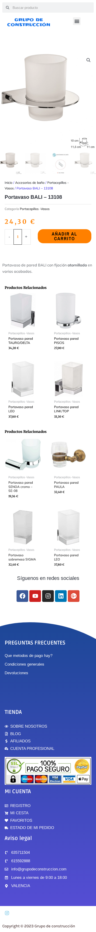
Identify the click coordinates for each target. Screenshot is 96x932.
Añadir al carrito (64, 236)
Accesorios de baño (30, 183)
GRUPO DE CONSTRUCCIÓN (28, 22)
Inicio (8, 183)
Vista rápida (23, 325)
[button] (77, 21)
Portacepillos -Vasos (35, 209)
